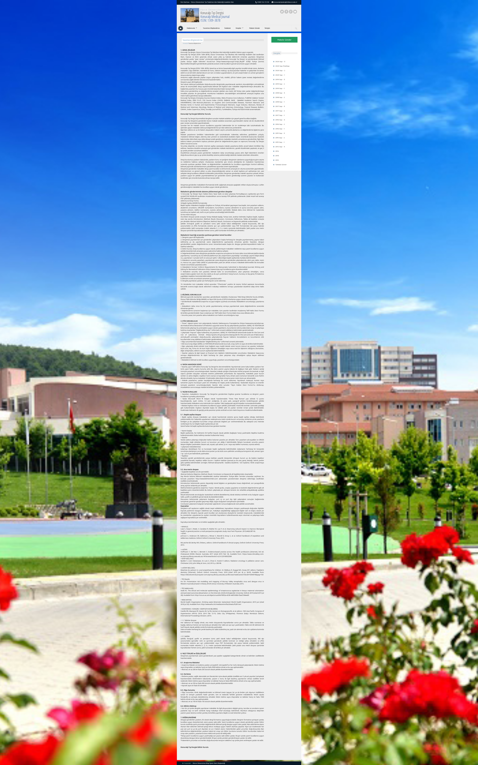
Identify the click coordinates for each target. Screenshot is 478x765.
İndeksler (228, 28)
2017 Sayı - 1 (280, 115)
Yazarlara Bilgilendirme (211, 28)
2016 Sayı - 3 (280, 120)
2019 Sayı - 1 (280, 88)
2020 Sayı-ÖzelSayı (282, 66)
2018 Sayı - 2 (280, 97)
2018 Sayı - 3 (280, 93)
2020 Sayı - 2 (280, 70)
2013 (277, 156)
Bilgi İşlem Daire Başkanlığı (215, 763)
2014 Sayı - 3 (280, 147)
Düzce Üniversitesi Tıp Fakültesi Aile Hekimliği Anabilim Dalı (212, 2)
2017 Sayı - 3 (280, 106)
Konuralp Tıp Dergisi (215, 16)
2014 (277, 151)
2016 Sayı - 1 (280, 129)
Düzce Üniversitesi (211, 9)
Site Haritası (184, 2)
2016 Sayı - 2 (280, 124)
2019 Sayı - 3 (280, 79)
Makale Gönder (254, 28)
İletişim (267, 28)
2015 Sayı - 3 (280, 133)
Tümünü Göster (281, 164)
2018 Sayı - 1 (280, 102)
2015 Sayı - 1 (279, 142)
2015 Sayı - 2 (280, 138)
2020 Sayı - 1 (280, 75)
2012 (277, 160)
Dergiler (237, 28)
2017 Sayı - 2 (280, 111)
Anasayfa (185, 43)
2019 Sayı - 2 (280, 84)
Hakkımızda (189, 28)
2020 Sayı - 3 (280, 61)
